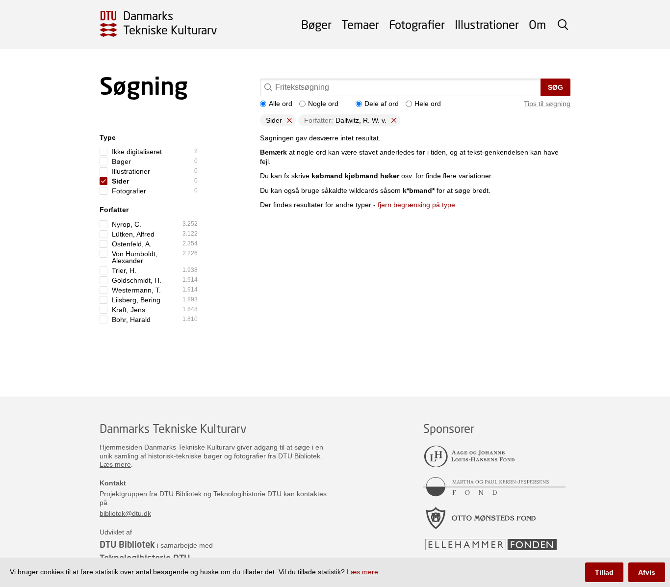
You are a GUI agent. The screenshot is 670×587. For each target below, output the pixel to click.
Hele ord (427, 103)
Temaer (360, 24)
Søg (555, 87)
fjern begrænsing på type (416, 205)
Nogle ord (323, 103)
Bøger (316, 24)
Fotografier (417, 24)
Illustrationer (487, 24)
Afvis (646, 572)
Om (537, 24)
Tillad (604, 572)
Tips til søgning (547, 103)
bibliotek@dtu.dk (125, 513)
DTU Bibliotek (127, 544)
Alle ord (280, 103)
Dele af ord (381, 103)
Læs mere (115, 464)
